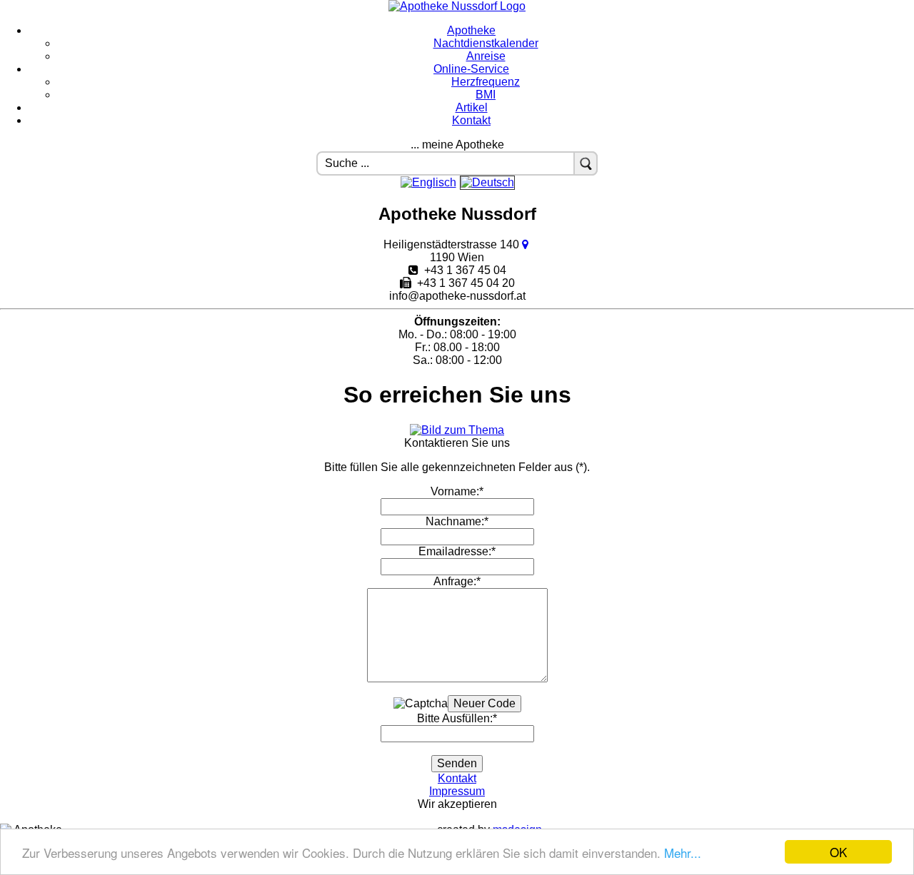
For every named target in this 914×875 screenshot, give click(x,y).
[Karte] (526, 244)
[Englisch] (428, 182)
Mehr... (682, 852)
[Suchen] (585, 163)
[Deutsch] (487, 182)
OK (838, 852)
